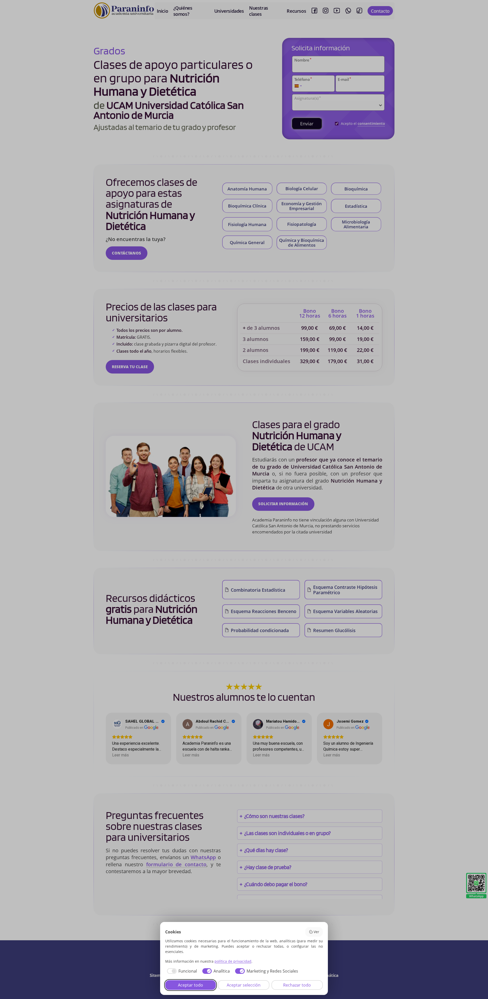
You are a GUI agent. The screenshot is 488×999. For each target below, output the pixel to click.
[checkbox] (181, 971)
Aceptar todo (190, 985)
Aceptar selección (244, 985)
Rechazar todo (297, 985)
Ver (316, 931)
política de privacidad (233, 961)
